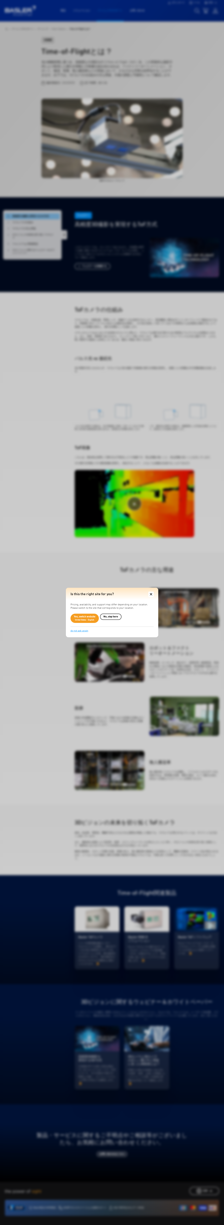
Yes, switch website (85, 618)
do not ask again (79, 631)
